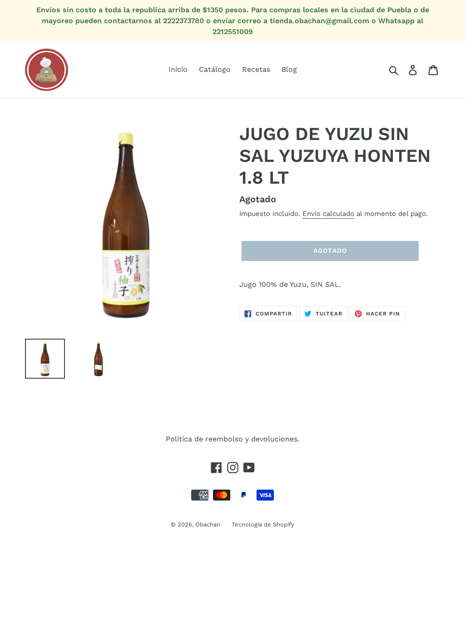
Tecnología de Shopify (263, 524)
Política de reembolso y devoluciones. (232, 439)
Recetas (256, 69)
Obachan (207, 524)
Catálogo (215, 69)
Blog (289, 69)
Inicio (178, 69)
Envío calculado (328, 214)
